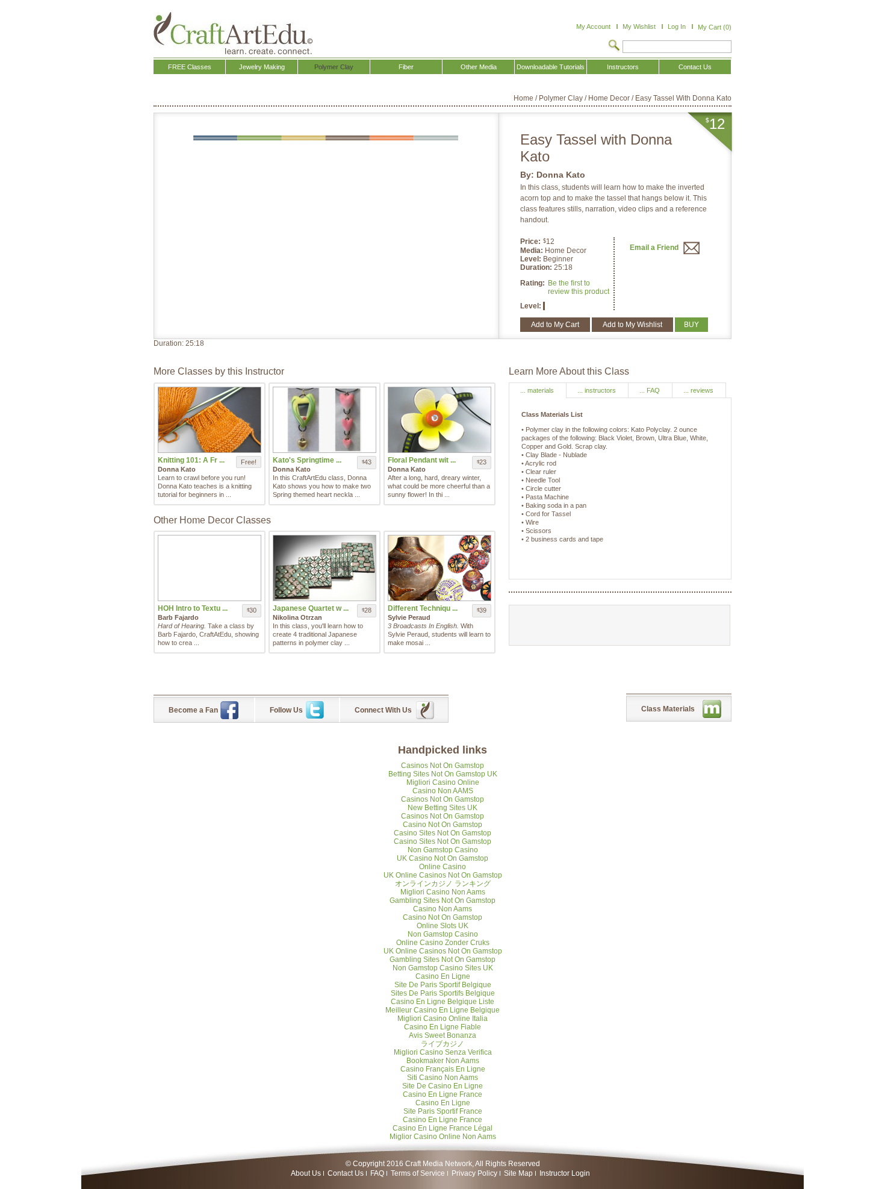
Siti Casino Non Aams (442, 1077)
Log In (677, 26)
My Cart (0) (714, 27)
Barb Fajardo (178, 617)
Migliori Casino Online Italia (442, 1018)
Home (523, 98)
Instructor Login (564, 1173)
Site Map (518, 1173)
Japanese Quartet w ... (311, 608)
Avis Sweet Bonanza (442, 1035)
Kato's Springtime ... (307, 460)
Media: (532, 250)
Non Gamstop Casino (443, 850)
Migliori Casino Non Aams (442, 892)
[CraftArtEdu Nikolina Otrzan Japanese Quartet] (324, 568)
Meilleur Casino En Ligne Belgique (442, 1010)
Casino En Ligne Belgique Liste (442, 1001)
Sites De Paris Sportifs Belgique (443, 993)
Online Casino (442, 867)
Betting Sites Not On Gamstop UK (442, 774)
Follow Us (286, 710)
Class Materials (668, 709)
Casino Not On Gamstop (442, 824)
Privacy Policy (474, 1173)
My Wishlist (639, 26)
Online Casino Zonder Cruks (442, 942)
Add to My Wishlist (632, 324)
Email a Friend (655, 247)
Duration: (537, 267)
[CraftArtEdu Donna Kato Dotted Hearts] (324, 420)
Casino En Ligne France (442, 1094)
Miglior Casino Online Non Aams (443, 1136)
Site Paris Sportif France (442, 1111)
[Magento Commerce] (233, 33)
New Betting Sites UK (442, 808)
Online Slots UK (442, 926)
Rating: (532, 283)
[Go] (614, 46)
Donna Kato (560, 174)
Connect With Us (383, 710)
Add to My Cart (555, 324)
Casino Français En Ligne (442, 1069)
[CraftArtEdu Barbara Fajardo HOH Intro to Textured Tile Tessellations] (209, 568)
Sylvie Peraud (409, 617)
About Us (306, 1173)
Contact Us (346, 1173)
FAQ (377, 1173)
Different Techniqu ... (423, 608)
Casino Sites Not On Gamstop (442, 833)
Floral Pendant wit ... (422, 460)
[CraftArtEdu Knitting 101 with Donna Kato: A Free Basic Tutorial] (209, 420)
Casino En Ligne (442, 976)
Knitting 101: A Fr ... (191, 460)
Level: (531, 259)
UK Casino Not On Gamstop (442, 858)
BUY (691, 324)
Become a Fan (193, 710)
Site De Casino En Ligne (442, 1086)
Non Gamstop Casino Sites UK (443, 968)
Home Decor (609, 98)
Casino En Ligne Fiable (442, 1027)
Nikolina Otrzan (297, 617)
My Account (593, 26)
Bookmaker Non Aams (442, 1060)
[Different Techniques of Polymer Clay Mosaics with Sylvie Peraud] (439, 568)
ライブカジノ (442, 1044)
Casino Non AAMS (442, 791)
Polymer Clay (561, 98)
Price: (530, 241)
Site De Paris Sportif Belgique (442, 985)
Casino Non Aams (442, 909)
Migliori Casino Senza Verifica (443, 1052)
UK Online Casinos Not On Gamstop (443, 875)
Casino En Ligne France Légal (442, 1128)
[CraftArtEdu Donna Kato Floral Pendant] (439, 420)
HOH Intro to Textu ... (193, 608)
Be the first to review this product (578, 287)
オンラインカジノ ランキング (443, 883)
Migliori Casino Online (442, 782)
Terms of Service (418, 1173)
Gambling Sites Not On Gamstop (442, 900)
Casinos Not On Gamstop (442, 765)
